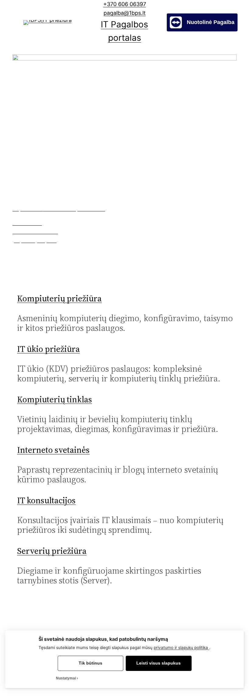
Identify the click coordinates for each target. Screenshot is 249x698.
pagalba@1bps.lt (125, 13)
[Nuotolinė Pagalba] (202, 29)
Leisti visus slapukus (158, 663)
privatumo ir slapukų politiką (181, 647)
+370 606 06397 (124, 4)
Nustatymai (66, 678)
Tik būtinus (90, 663)
